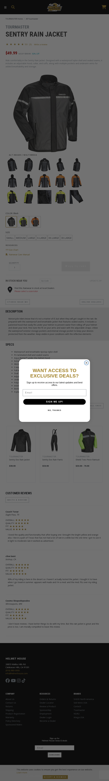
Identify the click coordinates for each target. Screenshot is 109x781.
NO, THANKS (54, 410)
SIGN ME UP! (54, 402)
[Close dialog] (86, 363)
